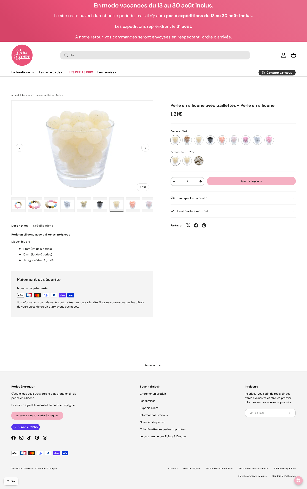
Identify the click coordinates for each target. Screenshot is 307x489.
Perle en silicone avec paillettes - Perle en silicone (43, 95)
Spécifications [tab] (43, 225)
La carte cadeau (51, 72)
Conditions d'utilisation (284, 476)
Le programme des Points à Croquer (163, 436)
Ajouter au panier (251, 181)
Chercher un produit (153, 394)
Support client (149, 408)
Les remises (106, 72)
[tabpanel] (82, 247)
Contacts (173, 468)
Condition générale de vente (252, 476)
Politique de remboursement (253, 468)
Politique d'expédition (285, 468)
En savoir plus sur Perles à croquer (37, 415)
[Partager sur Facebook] (196, 225)
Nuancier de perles (152, 422)
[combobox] (155, 55)
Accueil (15, 95)
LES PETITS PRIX (81, 72)
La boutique (20, 72)
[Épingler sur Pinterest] (204, 225)
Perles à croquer (48, 468)
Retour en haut (153, 365)
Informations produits (154, 415)
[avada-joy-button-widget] (298, 480)
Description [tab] (19, 225)
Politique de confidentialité (219, 468)
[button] (293, 55)
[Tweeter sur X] (188, 225)
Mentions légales (191, 468)
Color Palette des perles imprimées (163, 429)
